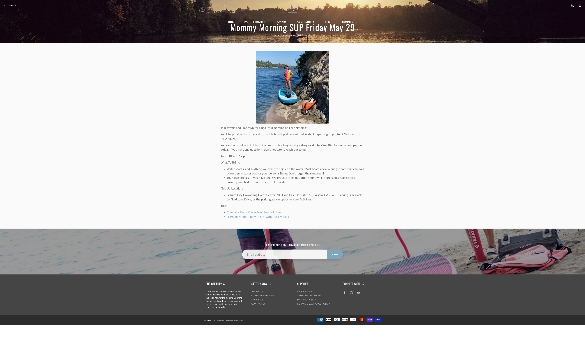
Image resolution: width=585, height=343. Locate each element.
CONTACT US (258, 303)
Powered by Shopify (234, 320)
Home (273, 35)
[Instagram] (351, 292)
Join (335, 254)
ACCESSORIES (306, 21)
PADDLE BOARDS (255, 21)
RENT (329, 21)
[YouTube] (358, 292)
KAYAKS (282, 21)
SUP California (218, 320)
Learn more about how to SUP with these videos (258, 216)
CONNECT (349, 21)
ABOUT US (257, 291)
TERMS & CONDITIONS (309, 295)
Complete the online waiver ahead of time (254, 212)
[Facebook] (344, 292)
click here (255, 145)
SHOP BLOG (257, 299)
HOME (232, 21)
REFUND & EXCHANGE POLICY (313, 303)
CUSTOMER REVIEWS (262, 295)
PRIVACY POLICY (306, 291)
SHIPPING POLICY (306, 299)
